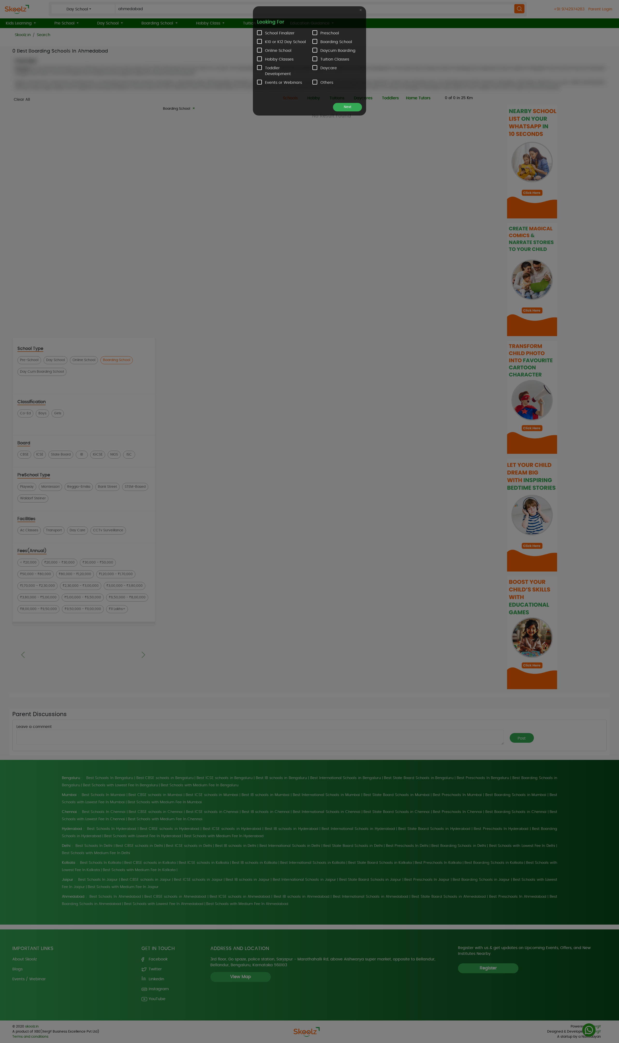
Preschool (329, 33)
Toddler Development (278, 71)
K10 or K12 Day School (285, 42)
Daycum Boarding (337, 51)
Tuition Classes (334, 59)
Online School (278, 51)
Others (326, 83)
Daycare (328, 68)
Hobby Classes (279, 59)
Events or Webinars (283, 83)
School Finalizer (280, 33)
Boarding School (336, 42)
